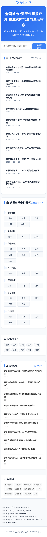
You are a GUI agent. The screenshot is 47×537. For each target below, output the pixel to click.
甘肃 (23, 317)
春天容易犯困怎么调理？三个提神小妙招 (20, 440)
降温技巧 (37, 485)
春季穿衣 (8, 494)
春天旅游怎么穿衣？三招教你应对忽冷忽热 (21, 414)
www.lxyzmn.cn (28, 516)
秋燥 (35, 494)
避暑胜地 (18, 494)
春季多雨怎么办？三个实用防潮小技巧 (19, 449)
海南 (37, 286)
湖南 (37, 273)
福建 (23, 255)
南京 (37, 350)
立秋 (39, 489)
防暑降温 (18, 489)
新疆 (23, 322)
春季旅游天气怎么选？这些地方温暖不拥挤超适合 (23, 372)
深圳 (29, 345)
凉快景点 (27, 494)
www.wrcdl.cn (22, 507)
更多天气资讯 (38, 366)
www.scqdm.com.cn (11, 516)
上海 (10, 249)
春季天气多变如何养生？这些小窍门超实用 (21, 423)
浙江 (37, 249)
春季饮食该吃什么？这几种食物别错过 (19, 405)
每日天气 (25, 2)
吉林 (23, 237)
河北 (37, 218)
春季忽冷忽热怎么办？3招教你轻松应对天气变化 (22, 395)
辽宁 (10, 237)
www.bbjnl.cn (22, 519)
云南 (10, 304)
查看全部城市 (36, 203)
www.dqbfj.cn (8, 519)
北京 (10, 218)
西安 (29, 350)
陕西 (10, 317)
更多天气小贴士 (37, 58)
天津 (23, 218)
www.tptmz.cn (9, 513)
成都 (7, 350)
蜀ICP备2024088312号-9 (31, 532)
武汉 (22, 350)
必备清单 (8, 485)
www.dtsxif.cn (8, 507)
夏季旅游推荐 (29, 489)
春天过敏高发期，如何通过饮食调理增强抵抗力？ (22, 383)
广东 (10, 286)
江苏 (23, 249)
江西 (37, 255)
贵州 (37, 298)
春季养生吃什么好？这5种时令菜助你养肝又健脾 (22, 459)
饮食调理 (18, 485)
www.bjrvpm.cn (9, 522)
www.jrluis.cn (25, 510)
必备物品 (27, 485)
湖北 (23, 273)
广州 (22, 345)
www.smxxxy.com (10, 510)
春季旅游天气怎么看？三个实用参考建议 (20, 432)
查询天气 (39, 46)
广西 (23, 286)
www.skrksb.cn (23, 513)
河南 (10, 273)
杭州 (37, 345)
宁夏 (10, 322)
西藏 (23, 304)
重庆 (23, 298)
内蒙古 (23, 224)
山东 (10, 261)
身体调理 (8, 489)
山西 (10, 224)
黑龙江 (36, 237)
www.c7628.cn (35, 519)
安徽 (10, 255)
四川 (10, 298)
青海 (37, 317)
